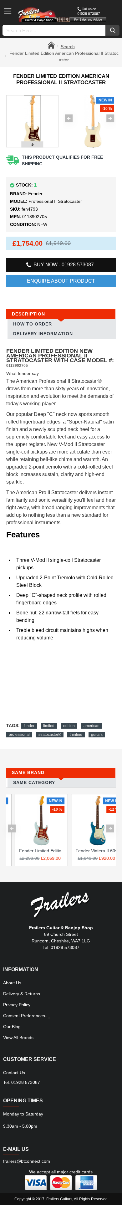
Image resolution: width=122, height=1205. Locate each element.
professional (19, 734)
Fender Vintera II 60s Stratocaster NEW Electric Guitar (90, 850)
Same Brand (28, 772)
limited (48, 726)
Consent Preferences (24, 1015)
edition (69, 726)
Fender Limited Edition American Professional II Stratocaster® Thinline (34, 850)
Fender (35, 193)
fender (28, 726)
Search (68, 46)
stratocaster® (49, 734)
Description (28, 313)
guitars (97, 734)
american (91, 726)
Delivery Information (43, 333)
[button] (69, 118)
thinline (76, 734)
